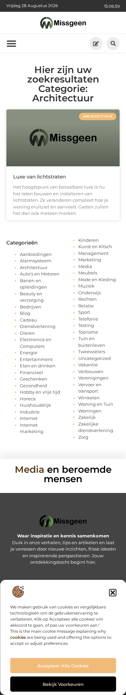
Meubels (87, 272)
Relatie (86, 305)
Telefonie (88, 319)
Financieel (31, 372)
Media (85, 266)
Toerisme (88, 332)
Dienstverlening (37, 326)
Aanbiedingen (36, 254)
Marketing (89, 259)
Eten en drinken (37, 365)
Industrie (30, 412)
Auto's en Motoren (39, 273)
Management (93, 253)
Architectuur (33, 267)
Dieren (27, 333)
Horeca (28, 398)
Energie (28, 352)
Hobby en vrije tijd (40, 392)
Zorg (83, 437)
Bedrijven (30, 306)
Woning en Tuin (95, 404)
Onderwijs (89, 292)
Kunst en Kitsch (95, 246)
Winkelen (89, 397)
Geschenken (33, 379)
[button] (112, 592)
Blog (25, 313)
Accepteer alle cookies (63, 665)
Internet (29, 418)
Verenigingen (93, 377)
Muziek (86, 286)
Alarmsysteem (35, 260)
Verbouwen (90, 371)
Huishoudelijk (35, 405)
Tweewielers (91, 351)
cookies (18, 637)
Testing (86, 325)
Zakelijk (87, 417)
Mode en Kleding (97, 279)
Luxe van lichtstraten (39, 176)
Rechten (87, 299)
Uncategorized (94, 358)
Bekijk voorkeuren (63, 684)
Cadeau (28, 320)
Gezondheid (33, 385)
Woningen (89, 410)
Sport (84, 312)
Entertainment (36, 359)
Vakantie (88, 364)
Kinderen (88, 240)
